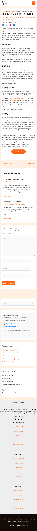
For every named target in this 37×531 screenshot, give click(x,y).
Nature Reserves (18, 440)
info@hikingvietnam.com (12, 326)
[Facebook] (3, 25)
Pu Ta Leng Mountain (8, 362)
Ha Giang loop (13, 100)
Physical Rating (18, 463)
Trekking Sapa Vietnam (12, 202)
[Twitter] (6, 25)
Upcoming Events (18, 444)
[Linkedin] (14, 25)
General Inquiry (18, 490)
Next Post (32, 164)
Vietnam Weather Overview (13, 179)
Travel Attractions (18, 426)
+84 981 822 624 (10, 324)
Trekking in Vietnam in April (10, 350)
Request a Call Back (18, 508)
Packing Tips (18, 472)
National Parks (18, 435)
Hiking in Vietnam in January (10, 359)
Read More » (7, 196)
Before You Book (18, 467)
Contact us (18, 151)
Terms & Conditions (18, 481)
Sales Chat (18, 504)
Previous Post (6, 164)
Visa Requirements (18, 458)
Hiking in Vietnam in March (10, 353)
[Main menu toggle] (33, 3)
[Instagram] (22, 419)
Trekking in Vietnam (8, 17)
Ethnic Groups (18, 431)
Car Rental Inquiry (18, 499)
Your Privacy (18, 476)
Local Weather (18, 449)
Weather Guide (18, 17)
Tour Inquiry (18, 495)
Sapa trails (22, 96)
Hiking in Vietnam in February (11, 356)
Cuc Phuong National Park (18, 98)
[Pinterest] (10, 25)
